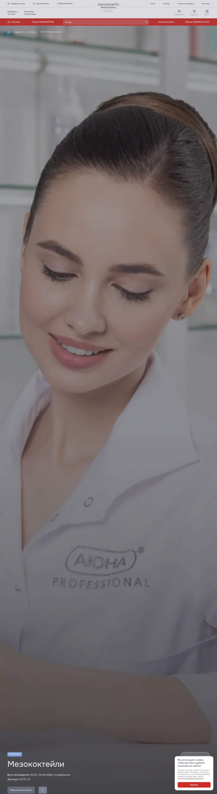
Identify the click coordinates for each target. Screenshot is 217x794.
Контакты (206, 3)
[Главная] (8, 32)
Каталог (16, 21)
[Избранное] (43, 790)
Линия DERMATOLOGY (197, 21)
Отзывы (166, 3)
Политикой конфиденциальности (191, 778)
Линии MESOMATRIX (43, 21)
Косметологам (166, 21)
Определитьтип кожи (12, 12)
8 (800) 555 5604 (64, 3)
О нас (153, 3)
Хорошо (194, 785)
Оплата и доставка (186, 3)
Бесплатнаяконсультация (30, 12)
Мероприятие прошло (21, 790)
